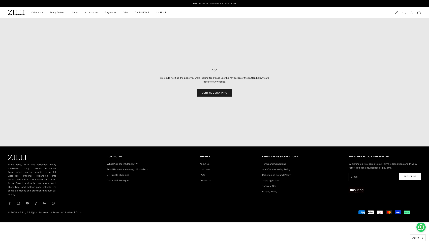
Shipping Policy (270, 180)
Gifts (125, 12)
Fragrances (110, 12)
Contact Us (206, 180)
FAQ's (202, 174)
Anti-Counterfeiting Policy (276, 169)
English (415, 237)
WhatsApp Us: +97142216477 (122, 163)
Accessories (91, 12)
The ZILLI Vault (142, 12)
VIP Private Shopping (118, 174)
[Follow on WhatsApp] (53, 203)
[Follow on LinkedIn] (44, 203)
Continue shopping (214, 92)
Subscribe (410, 176)
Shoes (75, 12)
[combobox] (418, 237)
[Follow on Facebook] (9, 203)
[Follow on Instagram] (18, 203)
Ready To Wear (58, 12)
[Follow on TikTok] (36, 203)
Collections (37, 12)
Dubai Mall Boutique (118, 180)
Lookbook (161, 12)
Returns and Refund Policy (276, 174)
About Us (204, 163)
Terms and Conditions (274, 163)
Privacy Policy (269, 191)
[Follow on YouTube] (27, 203)
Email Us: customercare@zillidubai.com (128, 169)
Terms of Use (269, 185)
